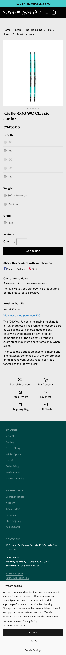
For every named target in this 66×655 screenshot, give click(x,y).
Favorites (45, 397)
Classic (19, 34)
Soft (18, 195)
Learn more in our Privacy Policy (20, 621)
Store (18, 30)
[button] (23, 12)
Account (10, 502)
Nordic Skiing (34, 30)
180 (10, 177)
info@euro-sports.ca (17, 577)
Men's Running (13, 472)
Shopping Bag (20, 409)
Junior (7, 34)
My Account (45, 384)
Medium (13, 204)
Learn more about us (14, 625)
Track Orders (20, 397)
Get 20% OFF (13, 527)
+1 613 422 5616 (14, 573)
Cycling (10, 442)
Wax (31, 34)
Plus (10, 223)
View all (10, 435)
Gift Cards (45, 409)
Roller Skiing (12, 466)
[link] (33, 649)
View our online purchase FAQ (21, 315)
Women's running (15, 478)
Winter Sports (13, 454)
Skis (49, 30)
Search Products (20, 384)
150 (10, 151)
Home (7, 30)
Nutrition (10, 460)
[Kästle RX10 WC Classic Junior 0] (33, 73)
